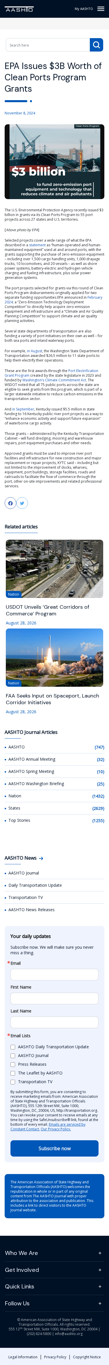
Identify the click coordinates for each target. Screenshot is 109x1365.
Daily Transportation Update (35, 885)
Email (15, 963)
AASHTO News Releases (31, 909)
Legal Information (22, 1357)
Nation (14, 796)
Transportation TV (25, 897)
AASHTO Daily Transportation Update (53, 1046)
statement (37, 244)
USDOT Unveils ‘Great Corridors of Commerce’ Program (47, 610)
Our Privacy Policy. (56, 1129)
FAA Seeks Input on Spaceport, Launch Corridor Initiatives (52, 699)
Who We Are (21, 1253)
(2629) (98, 808)
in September (23, 409)
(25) (100, 784)
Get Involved (22, 1270)
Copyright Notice (87, 1357)
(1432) (98, 796)
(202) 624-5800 (39, 1333)
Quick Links (19, 1286)
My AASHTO (84, 8)
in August (34, 350)
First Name (20, 987)
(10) (100, 771)
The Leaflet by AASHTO (40, 1073)
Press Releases (32, 1064)
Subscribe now (55, 1148)
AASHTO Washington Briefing (36, 783)
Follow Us (17, 1303)
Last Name (20, 1011)
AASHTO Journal (23, 873)
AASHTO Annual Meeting (31, 759)
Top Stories (19, 820)
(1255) (98, 820)
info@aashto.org (69, 1333)
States (14, 808)
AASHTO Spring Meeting (31, 771)
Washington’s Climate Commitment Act (54, 380)
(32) (100, 759)
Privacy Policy (55, 1357)
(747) (99, 747)
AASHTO (16, 747)
